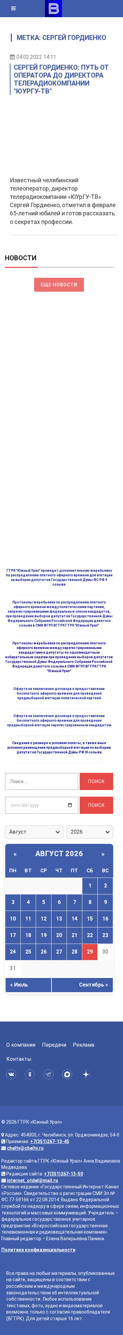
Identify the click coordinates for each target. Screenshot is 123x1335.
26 (44, 952)
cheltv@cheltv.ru (25, 1148)
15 (90, 919)
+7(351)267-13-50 (63, 1173)
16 (105, 919)
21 (74, 935)
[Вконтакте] (12, 1074)
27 (59, 952)
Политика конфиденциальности (38, 1249)
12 (44, 919)
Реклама (83, 1045)
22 (90, 935)
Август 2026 (59, 853)
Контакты (18, 1059)
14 (74, 919)
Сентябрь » (93, 985)
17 (13, 935)
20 (59, 935)
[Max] (68, 1074)
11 (28, 919)
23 (105, 935)
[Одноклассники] (31, 1074)
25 (28, 952)
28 (74, 952)
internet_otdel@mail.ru (32, 1180)
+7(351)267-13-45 (49, 1141)
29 (90, 952)
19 (44, 935)
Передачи (54, 1045)
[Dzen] (87, 1074)
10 (13, 919)
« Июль (19, 985)
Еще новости (59, 284)
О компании (20, 1045)
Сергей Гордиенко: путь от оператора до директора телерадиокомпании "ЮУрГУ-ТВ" (61, 79)
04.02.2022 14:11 (36, 57)
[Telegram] (50, 1074)
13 (59, 919)
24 (13, 952)
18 (28, 935)
